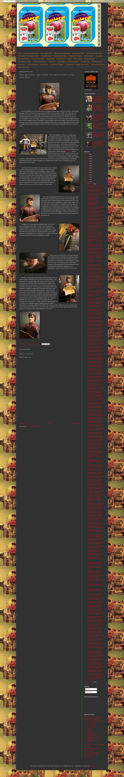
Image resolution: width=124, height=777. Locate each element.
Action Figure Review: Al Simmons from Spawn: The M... (95, 648)
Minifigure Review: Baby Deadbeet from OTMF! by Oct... (94, 500)
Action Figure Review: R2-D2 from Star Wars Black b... (95, 594)
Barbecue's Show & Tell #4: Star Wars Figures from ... (95, 635)
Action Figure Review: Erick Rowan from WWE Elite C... (95, 392)
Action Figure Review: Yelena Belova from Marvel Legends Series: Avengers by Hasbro (98, 143)
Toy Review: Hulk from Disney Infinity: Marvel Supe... (95, 291)
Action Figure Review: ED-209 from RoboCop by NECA (95, 674)
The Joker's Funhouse (38, 59)
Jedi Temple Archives (91, 735)
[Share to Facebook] (47, 344)
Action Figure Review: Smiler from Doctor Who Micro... (95, 444)
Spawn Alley (21, 64)
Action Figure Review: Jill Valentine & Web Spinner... (95, 328)
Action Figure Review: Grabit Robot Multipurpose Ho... (95, 543)
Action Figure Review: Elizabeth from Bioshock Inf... (95, 380)
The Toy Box (89, 756)
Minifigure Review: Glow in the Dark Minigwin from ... (95, 539)
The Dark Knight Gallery (59, 56)
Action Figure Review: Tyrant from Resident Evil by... (95, 325)
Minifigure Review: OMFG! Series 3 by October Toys (94, 504)
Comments (89, 692)
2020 (87, 168)
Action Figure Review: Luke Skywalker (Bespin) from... (95, 609)
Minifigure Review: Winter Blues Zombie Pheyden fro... (95, 476)
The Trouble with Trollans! (98, 64)
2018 (87, 172)
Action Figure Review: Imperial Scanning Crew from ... (95, 575)
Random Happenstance (92, 748)
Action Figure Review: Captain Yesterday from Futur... (95, 440)
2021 (87, 165)
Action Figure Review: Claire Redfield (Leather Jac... (94, 384)
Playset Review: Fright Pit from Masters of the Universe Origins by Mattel (98, 108)
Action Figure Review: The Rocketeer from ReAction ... (95, 663)
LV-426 (69, 59)
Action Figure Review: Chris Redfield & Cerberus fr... (94, 339)
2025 (87, 156)
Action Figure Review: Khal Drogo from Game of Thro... (95, 433)
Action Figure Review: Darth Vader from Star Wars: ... (94, 269)
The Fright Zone (85, 61)
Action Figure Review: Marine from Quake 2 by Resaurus (95, 358)
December (91, 183)
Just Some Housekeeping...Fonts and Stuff (95, 261)
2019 (87, 170)
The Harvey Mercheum (92, 754)
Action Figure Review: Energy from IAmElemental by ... (95, 215)
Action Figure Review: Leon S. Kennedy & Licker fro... (95, 310)
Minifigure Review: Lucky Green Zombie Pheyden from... (95, 488)
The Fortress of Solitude (57, 64)
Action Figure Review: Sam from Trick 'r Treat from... (96, 678)
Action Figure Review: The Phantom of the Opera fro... (95, 563)
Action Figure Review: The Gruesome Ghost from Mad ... (96, 526)
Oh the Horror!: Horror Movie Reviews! (28, 56)
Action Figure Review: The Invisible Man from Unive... (95, 572)
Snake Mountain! (88, 56)
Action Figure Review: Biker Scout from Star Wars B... (94, 632)
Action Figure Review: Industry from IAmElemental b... (95, 208)
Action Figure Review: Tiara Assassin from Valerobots (94, 451)
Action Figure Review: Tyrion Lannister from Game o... (95, 421)
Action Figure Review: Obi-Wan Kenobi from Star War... (95, 602)
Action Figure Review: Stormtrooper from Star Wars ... (95, 585)
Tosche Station (50, 59)
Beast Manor (99, 56)
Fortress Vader (44, 64)
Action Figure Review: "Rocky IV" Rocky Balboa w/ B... (95, 656)
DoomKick (88, 729)
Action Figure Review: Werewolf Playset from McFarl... (95, 519)
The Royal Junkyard (32, 64)
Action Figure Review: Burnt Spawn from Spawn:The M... (95, 643)
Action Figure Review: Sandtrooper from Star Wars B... (95, 590)
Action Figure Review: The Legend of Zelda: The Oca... (95, 369)
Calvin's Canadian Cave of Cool (94, 721)
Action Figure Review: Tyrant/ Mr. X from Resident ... (95, 306)
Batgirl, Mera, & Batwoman (93, 719)
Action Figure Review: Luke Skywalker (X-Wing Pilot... (94, 606)
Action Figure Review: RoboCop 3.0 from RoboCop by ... (95, 667)
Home (19, 53)
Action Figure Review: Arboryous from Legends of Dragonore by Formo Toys (98, 126)
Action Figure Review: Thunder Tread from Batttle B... (95, 550)
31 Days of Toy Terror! (78, 53)
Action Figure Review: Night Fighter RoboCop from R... (95, 670)
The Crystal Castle (89, 59)
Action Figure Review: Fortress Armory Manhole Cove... (95, 546)
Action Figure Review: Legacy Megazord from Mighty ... (95, 418)
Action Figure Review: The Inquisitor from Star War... (94, 265)
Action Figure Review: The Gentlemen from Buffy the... (95, 232)
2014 (87, 181)
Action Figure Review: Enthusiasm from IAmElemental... (93, 203)
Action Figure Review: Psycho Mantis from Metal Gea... (95, 366)
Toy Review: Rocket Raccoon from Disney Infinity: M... (95, 284)
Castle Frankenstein (23, 67)
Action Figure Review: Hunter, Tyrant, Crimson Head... (95, 347)
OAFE (87, 742)
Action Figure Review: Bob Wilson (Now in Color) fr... (94, 407)
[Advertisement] (49, 408)
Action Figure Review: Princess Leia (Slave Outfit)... (95, 598)
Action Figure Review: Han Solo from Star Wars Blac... (95, 613)
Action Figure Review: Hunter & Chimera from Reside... (95, 332)
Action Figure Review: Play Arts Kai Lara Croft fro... (95, 343)
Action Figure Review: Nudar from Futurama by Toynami (95, 436)
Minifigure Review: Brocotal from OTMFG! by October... (96, 495)
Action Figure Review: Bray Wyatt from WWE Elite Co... (95, 395)
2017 (87, 175)
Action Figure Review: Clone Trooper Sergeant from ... (94, 236)
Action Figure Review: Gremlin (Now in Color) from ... (95, 403)
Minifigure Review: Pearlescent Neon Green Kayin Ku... (95, 508)
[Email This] (42, 344)
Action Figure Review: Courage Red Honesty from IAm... (95, 222)
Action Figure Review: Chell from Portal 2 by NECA (94, 362)
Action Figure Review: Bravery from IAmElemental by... (95, 219)
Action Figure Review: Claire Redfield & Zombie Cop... (94, 317)
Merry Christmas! (92, 229)
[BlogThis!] (44, 344)
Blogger (91, 766)
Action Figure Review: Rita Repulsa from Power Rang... (95, 410)
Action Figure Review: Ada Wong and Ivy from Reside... (95, 321)
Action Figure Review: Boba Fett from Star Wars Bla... (96, 624)
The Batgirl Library (46, 56)
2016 (87, 177)
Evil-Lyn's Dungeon (73, 61)
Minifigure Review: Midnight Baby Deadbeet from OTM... (95, 484)
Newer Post (23, 423)
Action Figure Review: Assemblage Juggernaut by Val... (95, 461)
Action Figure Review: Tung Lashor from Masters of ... (94, 252)
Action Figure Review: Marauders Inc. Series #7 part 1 (96, 559)
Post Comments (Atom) (33, 426)
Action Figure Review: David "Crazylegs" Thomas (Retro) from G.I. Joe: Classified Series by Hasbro (98, 99)
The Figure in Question (92, 752)
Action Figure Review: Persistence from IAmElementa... (93, 198)
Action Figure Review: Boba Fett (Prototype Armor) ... (96, 280)
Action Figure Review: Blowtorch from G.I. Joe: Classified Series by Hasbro (98, 135)
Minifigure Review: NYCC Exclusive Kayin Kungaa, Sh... (95, 511)
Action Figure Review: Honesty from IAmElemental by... (95, 211)
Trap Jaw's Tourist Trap (39, 61)
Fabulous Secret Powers (75, 56)
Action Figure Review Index (31, 53)
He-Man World (90, 733)
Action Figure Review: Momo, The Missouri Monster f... (95, 535)
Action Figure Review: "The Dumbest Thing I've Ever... (95, 554)
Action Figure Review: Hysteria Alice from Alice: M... (95, 388)
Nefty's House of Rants (92, 740)
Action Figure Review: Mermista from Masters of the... (95, 186)
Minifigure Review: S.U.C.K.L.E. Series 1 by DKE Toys (95, 469)
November (91, 682)
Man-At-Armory (78, 59)
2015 (87, 179)
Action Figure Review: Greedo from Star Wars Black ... (95, 617)
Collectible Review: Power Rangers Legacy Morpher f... (95, 414)
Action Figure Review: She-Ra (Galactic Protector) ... (95, 249)
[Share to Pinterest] (49, 344)
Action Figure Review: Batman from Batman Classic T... (95, 190)
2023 (87, 161)
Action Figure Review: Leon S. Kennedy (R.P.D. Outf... (95, 351)
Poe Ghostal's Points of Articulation (95, 744)
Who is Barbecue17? (46, 53)
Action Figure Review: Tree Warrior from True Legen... (95, 465)
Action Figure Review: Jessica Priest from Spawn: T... (95, 639)
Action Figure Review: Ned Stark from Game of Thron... (96, 429)
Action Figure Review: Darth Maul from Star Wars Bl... (94, 621)
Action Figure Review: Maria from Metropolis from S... (94, 652)
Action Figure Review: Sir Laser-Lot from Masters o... (96, 272)
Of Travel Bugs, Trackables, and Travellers (77, 64)
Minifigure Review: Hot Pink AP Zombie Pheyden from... (95, 491)
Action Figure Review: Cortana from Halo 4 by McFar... (95, 373)
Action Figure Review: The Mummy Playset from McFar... (96, 523)
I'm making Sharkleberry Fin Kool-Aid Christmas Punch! (95, 276)
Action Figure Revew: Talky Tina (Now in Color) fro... (95, 399)
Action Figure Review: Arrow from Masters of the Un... (94, 256)
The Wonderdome (97, 61)
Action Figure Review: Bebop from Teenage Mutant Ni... (95, 245)
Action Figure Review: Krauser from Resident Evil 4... (95, 354)
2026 (87, 154)
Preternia (88, 746)
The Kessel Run (61, 59)
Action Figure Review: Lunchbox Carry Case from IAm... (96, 226)
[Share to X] (46, 344)
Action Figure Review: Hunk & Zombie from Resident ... (95, 313)
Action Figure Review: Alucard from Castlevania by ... (95, 377)
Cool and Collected (91, 723)
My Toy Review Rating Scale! (62, 53)
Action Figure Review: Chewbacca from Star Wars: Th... (95, 580)
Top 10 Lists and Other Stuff (93, 53)
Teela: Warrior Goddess (24, 61)
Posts (88, 689)
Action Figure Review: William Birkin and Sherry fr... (95, 302)
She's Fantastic (90, 750)
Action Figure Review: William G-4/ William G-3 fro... (95, 298)
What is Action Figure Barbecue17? (93, 295)
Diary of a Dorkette (91, 725)
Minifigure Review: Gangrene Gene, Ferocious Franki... (95, 473)
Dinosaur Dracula (90, 727)
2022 (87, 163)
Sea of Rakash (62, 61)
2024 (87, 158)
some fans (69, 151)
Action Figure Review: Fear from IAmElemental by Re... (96, 194)
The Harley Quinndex (24, 59)
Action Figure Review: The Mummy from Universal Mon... (94, 567)
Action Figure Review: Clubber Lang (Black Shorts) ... (95, 659)
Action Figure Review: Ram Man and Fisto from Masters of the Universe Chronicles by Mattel (98, 117)
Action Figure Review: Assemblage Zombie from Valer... (94, 456)
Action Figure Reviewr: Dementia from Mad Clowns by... (95, 531)
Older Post (76, 423)
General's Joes (90, 731)
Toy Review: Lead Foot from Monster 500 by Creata (94, 515)
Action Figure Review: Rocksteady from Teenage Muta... (95, 241)
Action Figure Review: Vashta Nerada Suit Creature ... (95, 448)
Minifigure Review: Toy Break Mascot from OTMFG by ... (95, 480)
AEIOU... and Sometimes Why (94, 717)
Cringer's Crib (51, 61)
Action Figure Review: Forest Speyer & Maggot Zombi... (95, 336)
